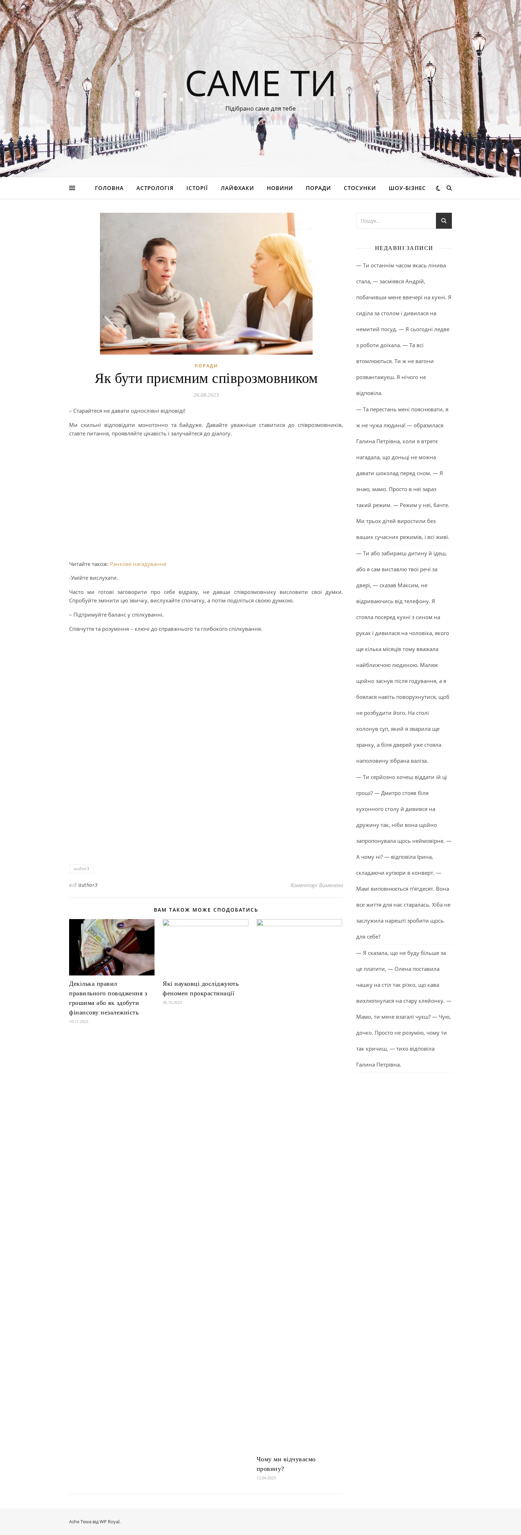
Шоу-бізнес (407, 187)
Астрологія (155, 187)
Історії (197, 187)
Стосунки (360, 187)
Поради (318, 187)
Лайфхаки (237, 187)
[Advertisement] (206, 493)
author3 (81, 869)
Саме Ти (261, 82)
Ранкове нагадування (138, 563)
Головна (109, 187)
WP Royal (109, 1521)
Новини (280, 187)
